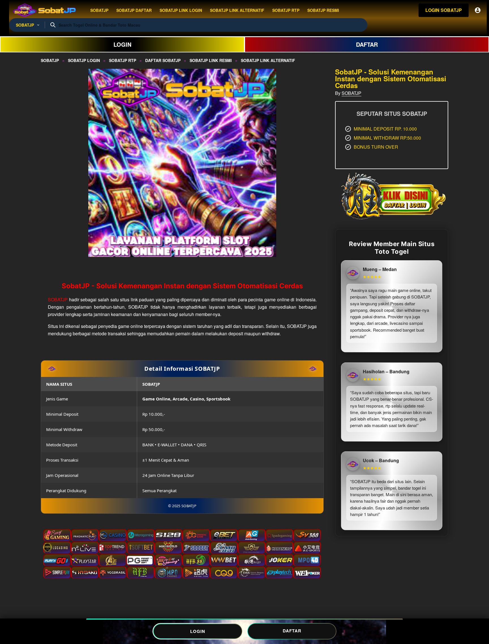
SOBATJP (58, 299)
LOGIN (122, 44)
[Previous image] (52, 163)
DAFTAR (367, 44)
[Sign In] (477, 10)
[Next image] (312, 163)
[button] (182, 163)
